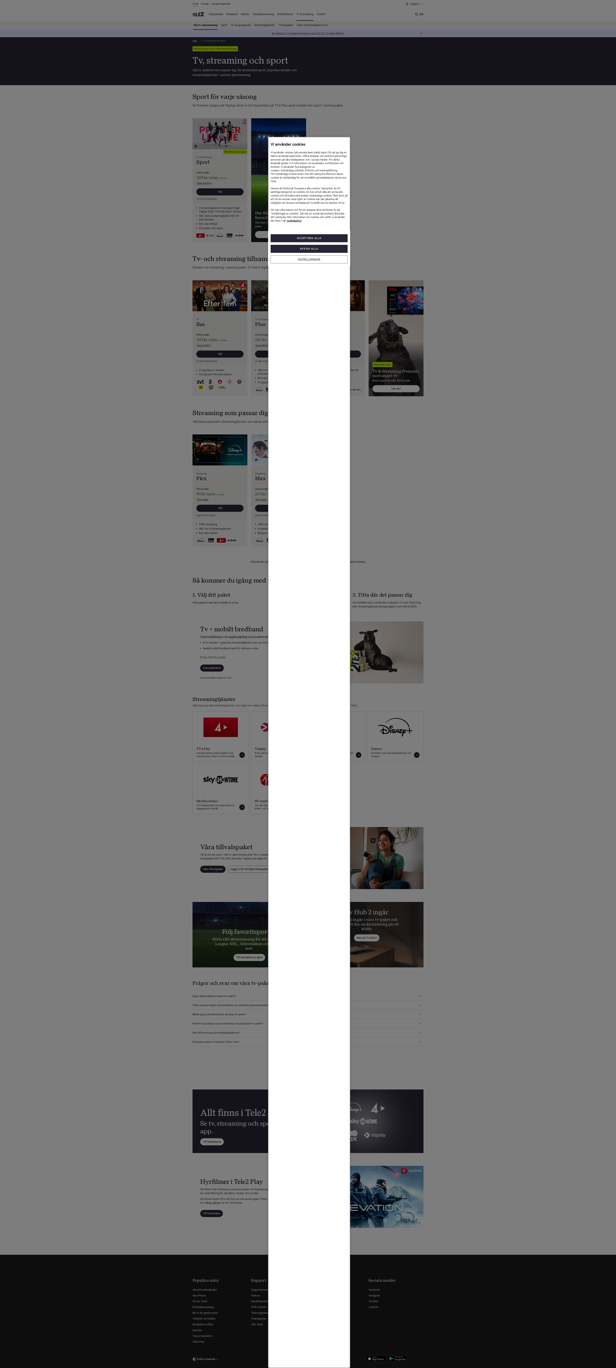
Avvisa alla (309, 248)
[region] (309, 752)
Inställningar (309, 259)
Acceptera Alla (309, 238)
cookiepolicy (294, 220)
